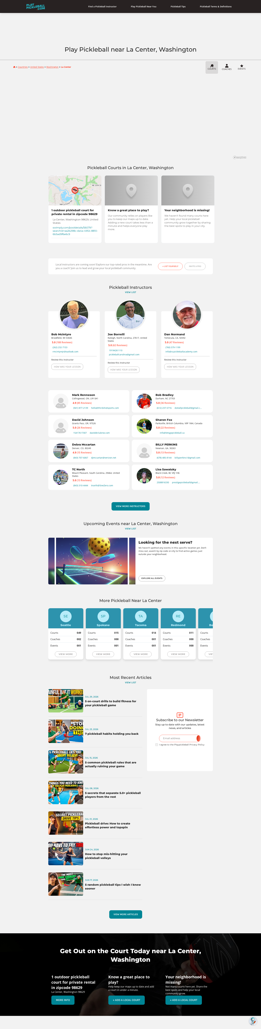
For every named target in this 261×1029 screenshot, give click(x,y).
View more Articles (126, 914)
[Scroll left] (42, 439)
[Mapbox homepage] (239, 157)
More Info (63, 1000)
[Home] (36, 6)
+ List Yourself (170, 266)
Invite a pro (195, 266)
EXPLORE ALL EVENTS (151, 578)
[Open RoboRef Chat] (253, 1021)
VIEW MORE (66, 654)
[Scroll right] (219, 439)
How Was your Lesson (67, 366)
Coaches (227, 69)
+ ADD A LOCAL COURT (126, 1000)
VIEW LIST (130, 292)
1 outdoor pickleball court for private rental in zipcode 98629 (74, 212)
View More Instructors (130, 506)
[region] (130, 117)
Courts (212, 68)
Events (242, 68)
